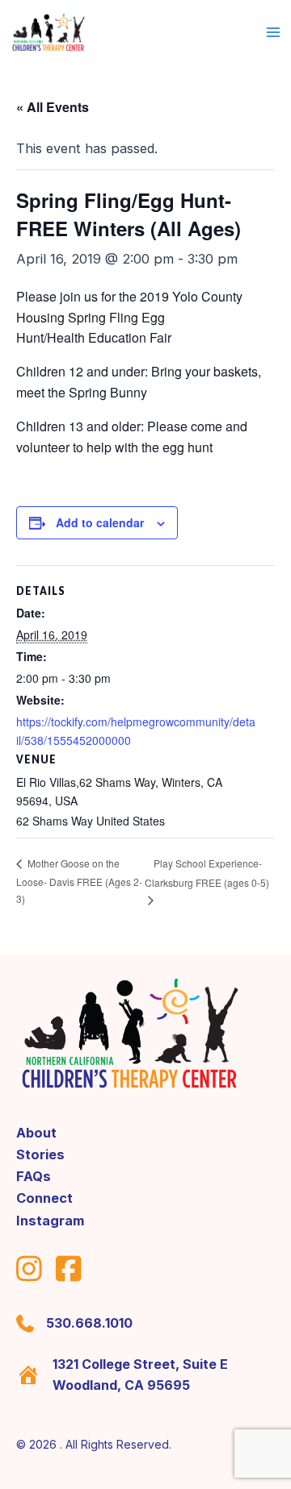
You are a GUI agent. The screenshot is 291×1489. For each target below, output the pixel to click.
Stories (40, 1154)
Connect (44, 1198)
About (36, 1133)
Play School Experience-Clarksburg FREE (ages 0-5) (207, 872)
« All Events (52, 107)
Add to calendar (100, 522)
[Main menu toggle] (273, 33)
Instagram (50, 1220)
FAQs (33, 1176)
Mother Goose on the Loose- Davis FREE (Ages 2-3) (79, 880)
